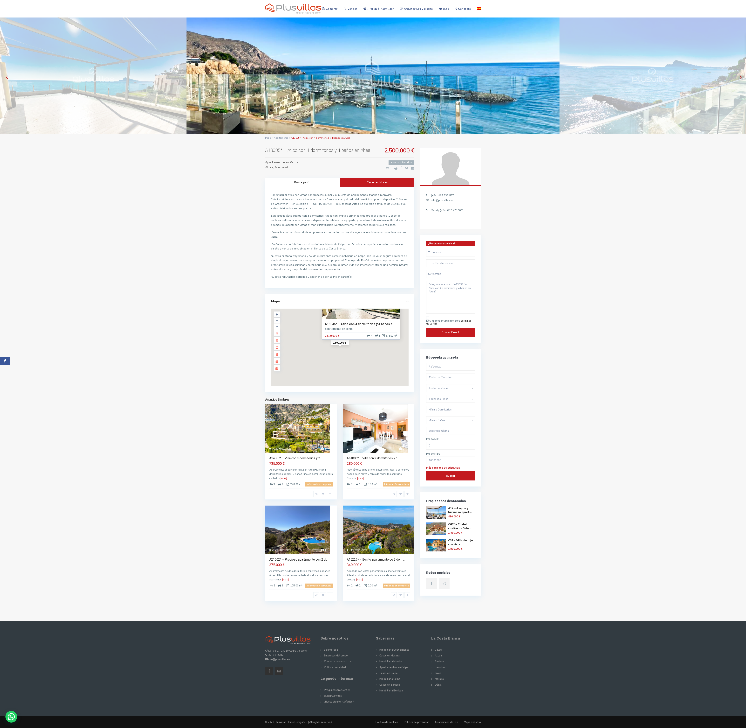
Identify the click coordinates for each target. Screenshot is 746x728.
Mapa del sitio (472, 722)
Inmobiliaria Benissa (391, 690)
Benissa (439, 661)
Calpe (438, 650)
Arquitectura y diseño (418, 9)
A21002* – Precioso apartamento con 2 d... (298, 559)
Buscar (450, 476)
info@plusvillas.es (442, 200)
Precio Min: (432, 439)
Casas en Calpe (388, 673)
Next (740, 77)
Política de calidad (335, 667)
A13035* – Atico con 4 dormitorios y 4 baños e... (360, 324)
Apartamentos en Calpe (393, 667)
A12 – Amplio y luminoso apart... (460, 510)
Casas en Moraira (389, 655)
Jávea (438, 673)
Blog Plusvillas (333, 696)
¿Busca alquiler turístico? (339, 702)
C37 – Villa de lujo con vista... (460, 542)
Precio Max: (433, 454)
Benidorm (440, 667)
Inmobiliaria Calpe (389, 679)
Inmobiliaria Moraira (390, 661)
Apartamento (281, 137)
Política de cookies (387, 722)
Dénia (438, 685)
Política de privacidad (416, 722)
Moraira (439, 679)
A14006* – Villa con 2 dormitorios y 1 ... (373, 458)
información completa (319, 484)
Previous (6, 77)
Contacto (464, 9)
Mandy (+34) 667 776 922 (447, 210)
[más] (283, 478)
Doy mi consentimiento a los (448, 322)
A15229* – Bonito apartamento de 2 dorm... (376, 559)
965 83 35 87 (275, 655)
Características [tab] (377, 182)
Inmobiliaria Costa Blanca (394, 650)
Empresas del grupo (336, 655)
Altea (269, 167)
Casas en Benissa (389, 685)
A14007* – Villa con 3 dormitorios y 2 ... (296, 458)
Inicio (268, 137)
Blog (446, 9)
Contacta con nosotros (338, 661)
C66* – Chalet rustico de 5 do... (459, 526)
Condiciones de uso (446, 722)
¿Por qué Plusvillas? (380, 9)
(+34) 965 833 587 (442, 195)
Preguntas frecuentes (337, 690)
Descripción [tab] (302, 182)
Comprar (331, 9)
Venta (294, 162)
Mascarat (281, 167)
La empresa (331, 650)
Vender (352, 9)
